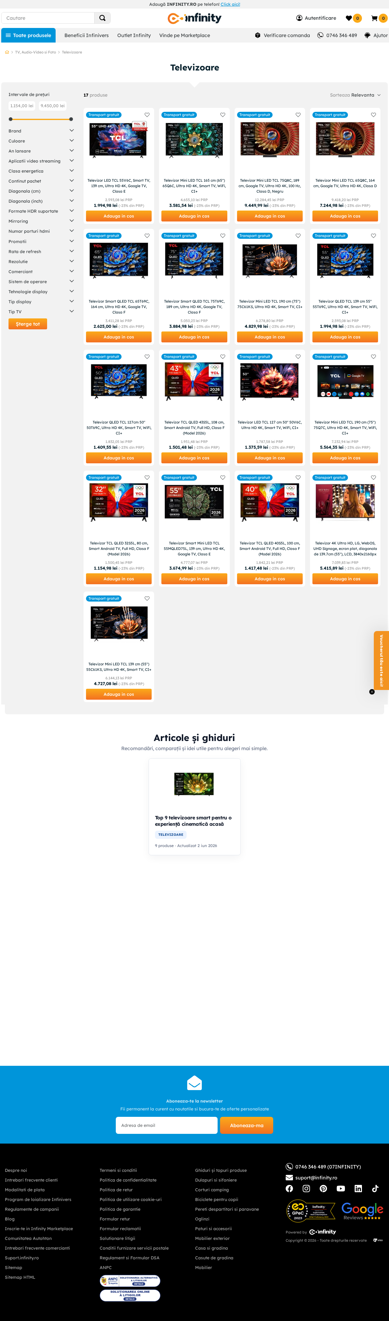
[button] (41, 130)
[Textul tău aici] (289, 1188)
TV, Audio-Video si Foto (35, 52)
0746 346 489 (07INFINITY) (328, 1167)
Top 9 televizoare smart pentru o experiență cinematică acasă (193, 821)
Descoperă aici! (257, 4)
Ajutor (381, 35)
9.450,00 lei (53, 105)
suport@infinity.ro (316, 1178)
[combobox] (65, 18)
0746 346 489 (341, 35)
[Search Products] (102, 17)
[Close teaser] (372, 692)
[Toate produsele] (28, 35)
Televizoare (72, 52)
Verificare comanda (287, 35)
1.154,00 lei (21, 105)
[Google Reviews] (362, 1211)
